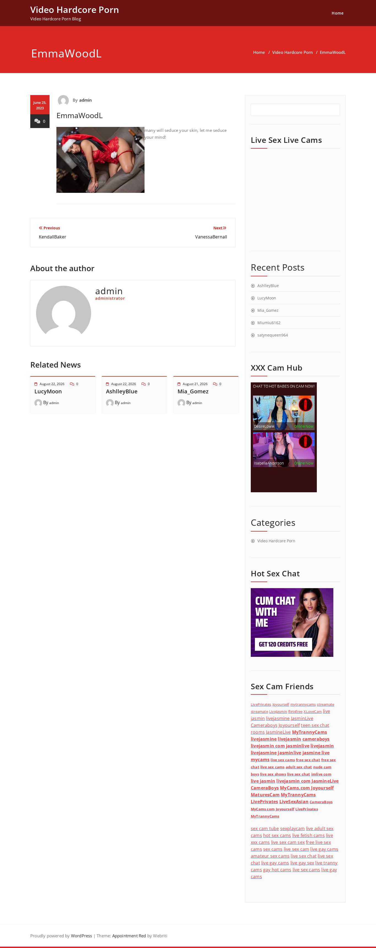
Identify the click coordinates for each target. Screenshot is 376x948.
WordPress (81, 935)
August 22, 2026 (52, 384)
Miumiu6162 (268, 322)
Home (338, 13)
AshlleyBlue (122, 391)
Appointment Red (128, 935)
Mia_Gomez (193, 391)
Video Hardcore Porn (292, 52)
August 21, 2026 (195, 384)
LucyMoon (48, 391)
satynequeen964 (272, 335)
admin (85, 100)
